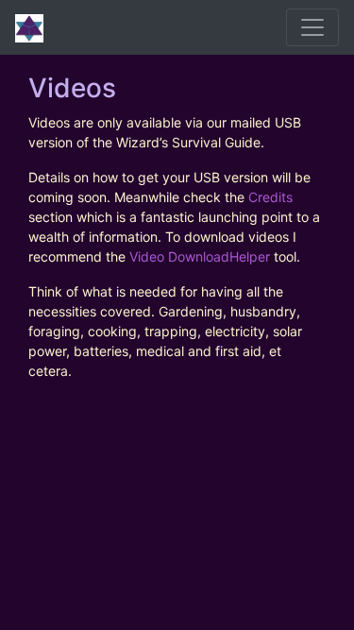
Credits (270, 197)
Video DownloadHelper (199, 256)
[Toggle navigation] (312, 27)
